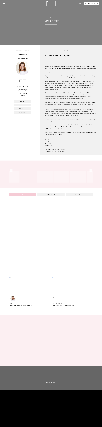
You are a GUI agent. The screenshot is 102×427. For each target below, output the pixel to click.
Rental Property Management (46, 402)
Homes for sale (41, 396)
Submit (57, 360)
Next (91, 170)
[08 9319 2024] (19, 93)
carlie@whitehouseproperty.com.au (24, 81)
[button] (4, 3)
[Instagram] (18, 413)
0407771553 (20, 81)
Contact (39, 414)
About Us (39, 411)
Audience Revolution (93, 423)
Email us (23, 95)
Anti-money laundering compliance (21, 423)
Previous (11, 170)
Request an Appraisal (43, 408)
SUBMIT (70, 411)
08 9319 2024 (23, 93)
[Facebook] (16, 413)
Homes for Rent (41, 399)
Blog (37, 417)
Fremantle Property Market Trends (48, 405)
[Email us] (20, 95)
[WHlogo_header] (51, 3)
